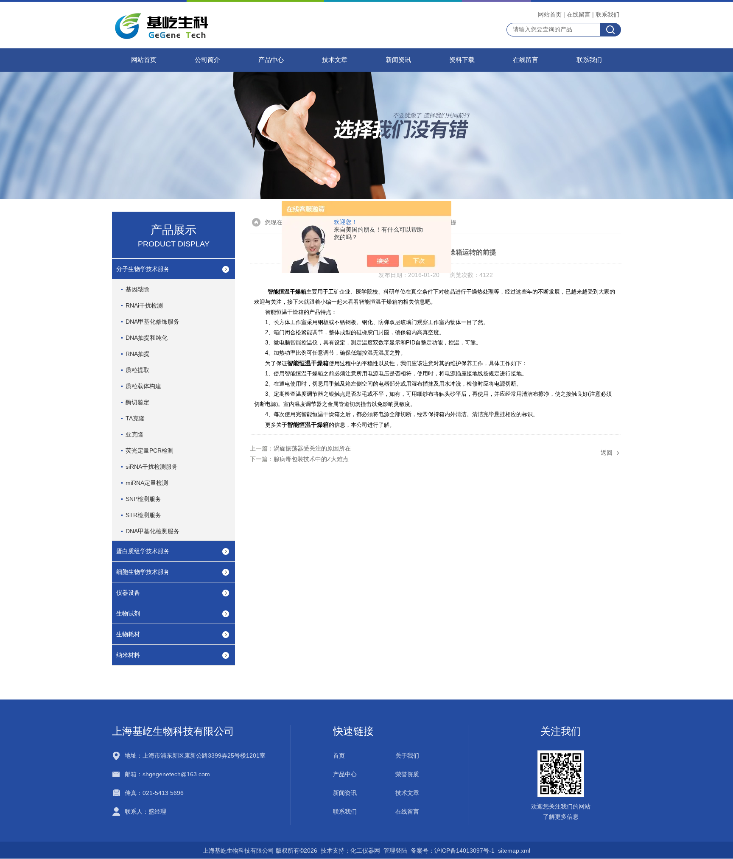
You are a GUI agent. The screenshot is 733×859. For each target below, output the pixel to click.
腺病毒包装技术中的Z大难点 (311, 459)
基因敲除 (137, 289)
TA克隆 (135, 418)
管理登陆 (395, 850)
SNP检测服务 (143, 498)
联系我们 (607, 14)
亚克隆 (134, 434)
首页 (339, 755)
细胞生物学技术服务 (143, 571)
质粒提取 (137, 370)
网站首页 (550, 14)
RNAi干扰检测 (144, 305)
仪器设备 (128, 592)
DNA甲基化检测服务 (152, 531)
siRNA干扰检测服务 (152, 466)
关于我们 (407, 755)
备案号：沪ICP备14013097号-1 (453, 850)
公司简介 (207, 59)
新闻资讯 (398, 59)
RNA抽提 (138, 353)
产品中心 (271, 59)
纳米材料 (128, 655)
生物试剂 (128, 613)
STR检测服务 (143, 515)
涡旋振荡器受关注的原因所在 (312, 448)
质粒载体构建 (143, 386)
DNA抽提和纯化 (147, 337)
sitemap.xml (514, 850)
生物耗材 (128, 634)
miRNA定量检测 (147, 482)
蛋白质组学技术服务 (143, 551)
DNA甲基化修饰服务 (152, 321)
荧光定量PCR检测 (149, 450)
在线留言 (578, 14)
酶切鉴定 (137, 402)
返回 (607, 452)
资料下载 (462, 59)
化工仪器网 (365, 850)
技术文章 (334, 59)
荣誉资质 (407, 774)
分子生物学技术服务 (143, 269)
